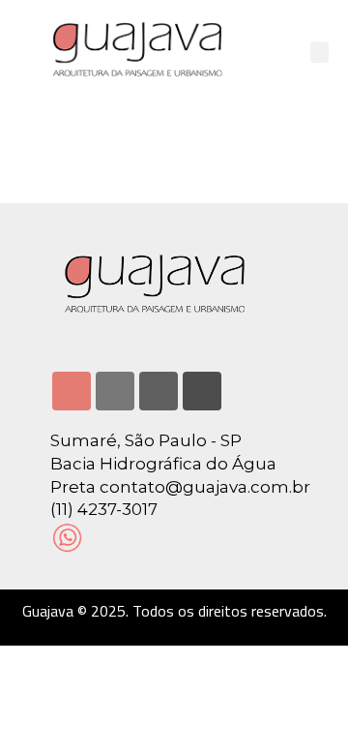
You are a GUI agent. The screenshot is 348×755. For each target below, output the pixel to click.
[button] (320, 53)
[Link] (202, 391)
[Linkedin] (115, 391)
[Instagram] (71, 391)
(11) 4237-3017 (104, 509)
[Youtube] (158, 391)
